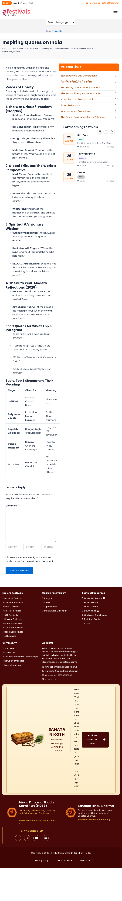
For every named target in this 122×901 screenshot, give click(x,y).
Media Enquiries (12, 665)
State (47, 602)
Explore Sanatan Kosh (92, 739)
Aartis (87, 623)
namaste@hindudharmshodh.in (61, 670)
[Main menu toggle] (115, 13)
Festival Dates (91, 602)
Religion (48, 598)
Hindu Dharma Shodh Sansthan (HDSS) (71, 852)
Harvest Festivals (13, 619)
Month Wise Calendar (55, 610)
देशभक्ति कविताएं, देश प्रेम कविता (76, 81)
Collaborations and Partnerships (21, 656)
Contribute (9, 652)
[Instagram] (27, 838)
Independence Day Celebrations (79, 75)
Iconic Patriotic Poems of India (77, 99)
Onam (81, 171)
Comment (12, 505)
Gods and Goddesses (95, 615)
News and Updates (14, 660)
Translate (56, 31)
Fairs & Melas (91, 606)
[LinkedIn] (46, 838)
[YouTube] (36, 838)
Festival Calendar (93, 598)
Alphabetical (51, 606)
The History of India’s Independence (81, 87)
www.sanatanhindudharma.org (94, 819)
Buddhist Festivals (13, 598)
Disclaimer (85, 860)
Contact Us (50, 679)
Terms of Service (64, 860)
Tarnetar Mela (86, 153)
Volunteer (9, 648)
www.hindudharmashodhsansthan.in (37, 821)
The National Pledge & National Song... (82, 93)
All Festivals (10, 635)
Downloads (90, 610)
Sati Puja (82, 134)
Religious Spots (92, 619)
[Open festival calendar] (99, 131)
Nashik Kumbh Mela (23, 3)
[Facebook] (18, 838)
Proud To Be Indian (71, 105)
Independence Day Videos (75, 111)
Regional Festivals (13, 631)
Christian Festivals (13, 602)
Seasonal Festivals (14, 627)
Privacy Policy (41, 860)
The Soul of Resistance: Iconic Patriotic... (83, 117)
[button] (106, 131)
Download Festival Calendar (104, 3)
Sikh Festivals (11, 615)
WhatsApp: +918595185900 (58, 675)
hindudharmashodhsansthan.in (61, 666)
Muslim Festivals (12, 610)
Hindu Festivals (12, 606)
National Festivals (13, 623)
